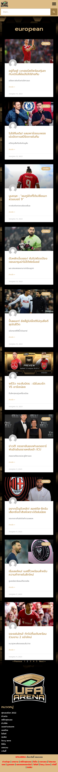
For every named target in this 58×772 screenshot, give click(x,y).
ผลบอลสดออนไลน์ (24, 764)
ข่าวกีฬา (4, 723)
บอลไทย (4, 730)
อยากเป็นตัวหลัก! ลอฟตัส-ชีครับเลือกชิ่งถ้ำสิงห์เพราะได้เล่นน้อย (28, 510)
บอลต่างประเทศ (7, 726)
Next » (42, 661)
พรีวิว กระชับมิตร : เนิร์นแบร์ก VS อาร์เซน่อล (27, 385)
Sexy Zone (45, 764)
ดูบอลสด (11, 764)
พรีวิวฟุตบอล (6, 719)
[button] (54, 4)
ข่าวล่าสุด (6, 761)
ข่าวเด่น (4, 716)
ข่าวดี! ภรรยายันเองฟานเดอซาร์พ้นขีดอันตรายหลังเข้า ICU (28, 448)
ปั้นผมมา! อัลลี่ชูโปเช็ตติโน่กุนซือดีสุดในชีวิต (28, 323)
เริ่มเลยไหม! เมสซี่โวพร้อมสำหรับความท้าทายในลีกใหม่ (28, 573)
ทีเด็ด (3, 744)
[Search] (53, 12)
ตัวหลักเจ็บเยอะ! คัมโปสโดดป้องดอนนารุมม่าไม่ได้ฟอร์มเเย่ (28, 260)
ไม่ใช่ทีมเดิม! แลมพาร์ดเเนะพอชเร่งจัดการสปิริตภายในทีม (27, 135)
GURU (4, 737)
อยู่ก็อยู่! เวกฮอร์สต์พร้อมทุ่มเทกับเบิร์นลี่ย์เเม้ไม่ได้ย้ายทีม (27, 72)
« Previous (17, 661)
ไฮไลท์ (3, 733)
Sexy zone (6, 740)
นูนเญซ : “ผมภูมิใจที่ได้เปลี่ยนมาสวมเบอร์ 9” (28, 197)
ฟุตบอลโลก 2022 (8, 712)
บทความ (4, 747)
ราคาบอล (43, 761)
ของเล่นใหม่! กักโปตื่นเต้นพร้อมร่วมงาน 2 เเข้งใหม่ (28, 635)
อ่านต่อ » (12, 87)
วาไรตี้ (3, 751)
